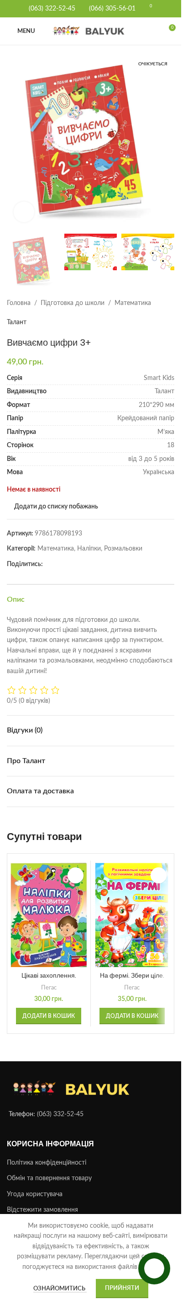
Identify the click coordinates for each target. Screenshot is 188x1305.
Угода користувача (35, 1185)
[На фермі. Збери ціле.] (132, 906)
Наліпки (89, 539)
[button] (16, 138)
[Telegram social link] (59, 555)
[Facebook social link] (48, 555)
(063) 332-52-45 (60, 1105)
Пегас (49, 978)
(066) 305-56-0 (110, 8)
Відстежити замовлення (42, 1201)
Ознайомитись (60, 1289)
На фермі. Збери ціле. (132, 966)
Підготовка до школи (72, 294)
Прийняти (122, 1288)
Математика (133, 294)
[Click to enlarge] (24, 205)
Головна (19, 294)
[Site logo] (90, 31)
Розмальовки (123, 539)
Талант (16, 313)
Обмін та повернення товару (49, 1169)
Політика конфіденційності (46, 1153)
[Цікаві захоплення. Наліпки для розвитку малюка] (49, 906)
